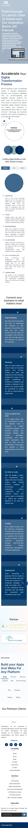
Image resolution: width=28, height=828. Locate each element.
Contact (14, 767)
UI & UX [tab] (5, 168)
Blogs (14, 759)
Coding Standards (15, 770)
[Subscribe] (24, 815)
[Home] (5, 4)
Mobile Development (15, 786)
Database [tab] (5, 680)
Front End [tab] (13, 677)
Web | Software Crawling (15, 797)
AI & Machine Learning (14, 792)
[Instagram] (15, 744)
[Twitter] (11, 744)
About (14, 756)
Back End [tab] (22, 677)
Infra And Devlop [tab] (21, 680)
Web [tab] (14, 168)
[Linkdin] (20, 744)
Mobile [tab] (22, 168)
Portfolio (14, 762)
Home (14, 753)
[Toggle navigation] (25, 3)
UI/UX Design (15, 781)
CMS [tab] (11, 680)
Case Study (14, 765)
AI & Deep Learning (14, 795)
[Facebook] (6, 744)
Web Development (14, 783)
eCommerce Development (14, 789)
